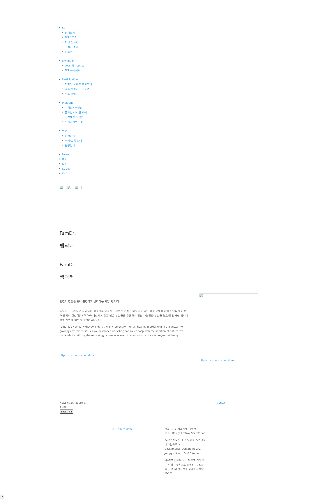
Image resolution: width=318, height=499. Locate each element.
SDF (64, 27)
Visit (64, 131)
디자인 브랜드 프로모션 (78, 84)
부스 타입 (70, 93)
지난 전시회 (71, 42)
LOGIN (66, 168)
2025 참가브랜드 (74, 65)
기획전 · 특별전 (73, 107)
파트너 (69, 51)
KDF (64, 164)
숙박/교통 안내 (73, 140)
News (65, 154)
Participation (70, 79)
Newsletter (73, 402)
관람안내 (70, 135)
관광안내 (70, 145)
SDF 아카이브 (72, 70)
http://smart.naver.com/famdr (78, 355)
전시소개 (70, 32)
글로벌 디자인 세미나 (77, 112)
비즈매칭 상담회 (74, 117)
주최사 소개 (71, 47)
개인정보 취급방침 (122, 428)
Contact (221, 402)
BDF (64, 159)
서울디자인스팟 (74, 122)
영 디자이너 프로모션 (77, 89)
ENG (65, 173)
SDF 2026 (70, 37)
